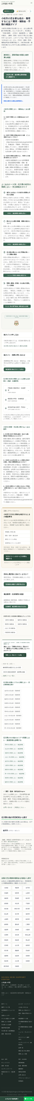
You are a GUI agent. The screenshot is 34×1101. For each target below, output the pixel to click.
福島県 (6, 898)
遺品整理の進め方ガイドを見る (15, 369)
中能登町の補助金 (10, 632)
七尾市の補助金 (9, 620)
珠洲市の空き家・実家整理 (12, 703)
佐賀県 (17, 955)
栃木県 (28, 898)
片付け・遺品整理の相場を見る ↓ (17, 213)
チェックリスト (5, 1062)
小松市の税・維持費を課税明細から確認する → (16, 76)
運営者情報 (21, 1062)
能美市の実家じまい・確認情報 (14, 769)
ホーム (3, 14)
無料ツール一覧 (5, 1007)
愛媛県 (17, 950)
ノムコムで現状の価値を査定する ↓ (17, 275)
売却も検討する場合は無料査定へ (13, 101)
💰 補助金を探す (21, 11)
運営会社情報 (22, 1072)
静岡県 (6, 924)
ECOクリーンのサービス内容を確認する (16, 557)
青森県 (17, 888)
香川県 (6, 950)
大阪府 (28, 929)
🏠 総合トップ (8, 11)
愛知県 (17, 924)
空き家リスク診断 (6, 1024)
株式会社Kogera (12, 841)
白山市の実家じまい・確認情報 (14, 749)
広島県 (6, 945)
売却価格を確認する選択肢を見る (15, 584)
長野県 (17, 919)
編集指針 (20, 1068)
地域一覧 (9, 14)
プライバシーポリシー (24, 1078)
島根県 (17, 940)
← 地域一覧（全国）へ (8, 663)
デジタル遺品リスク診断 (8, 1018)
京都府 (17, 929)
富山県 (6, 914)
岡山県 (28, 940)
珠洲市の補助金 (9, 624)
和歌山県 (27, 935)
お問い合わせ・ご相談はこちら (14, 807)
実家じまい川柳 (22, 1054)
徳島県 (28, 945)
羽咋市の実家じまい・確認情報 (14, 744)
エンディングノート (6, 1068)
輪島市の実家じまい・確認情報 (14, 782)
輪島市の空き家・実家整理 (12, 699)
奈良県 (17, 935)
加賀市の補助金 (22, 624)
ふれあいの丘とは (23, 1007)
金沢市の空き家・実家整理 (12, 690)
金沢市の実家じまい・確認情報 (14, 761)
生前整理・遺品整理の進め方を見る (16, 606)
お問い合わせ (22, 1075)
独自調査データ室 (23, 1018)
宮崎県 (28, 961)
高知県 (28, 950)
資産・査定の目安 (6, 1034)
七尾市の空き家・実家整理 (12, 695)
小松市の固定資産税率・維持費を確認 (14, 672)
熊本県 (6, 961)
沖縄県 (17, 966)
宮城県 (6, 893)
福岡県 (6, 955)
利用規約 (20, 1081)
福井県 (28, 914)
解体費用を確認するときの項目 (12, 667)
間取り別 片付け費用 (24, 1051)
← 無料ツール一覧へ (8, 676)
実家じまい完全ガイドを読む (14, 655)
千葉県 (28, 903)
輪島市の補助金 (22, 620)
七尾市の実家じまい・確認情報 (14, 765)
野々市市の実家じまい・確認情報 (14, 773)
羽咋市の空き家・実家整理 (12, 711)
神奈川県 (17, 908)
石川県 (15, 14)
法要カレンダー (5, 1015)
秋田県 (17, 893)
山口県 (17, 945)
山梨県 (6, 919)
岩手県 (28, 888)
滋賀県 (6, 929)
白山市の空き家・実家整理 (12, 719)
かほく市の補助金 (10, 628)
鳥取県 (6, 940)
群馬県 (6, 903)
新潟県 (28, 908)
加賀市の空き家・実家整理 (12, 707)
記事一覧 (20, 1047)
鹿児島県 (6, 966)
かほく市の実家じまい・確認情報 (14, 757)
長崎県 (28, 955)
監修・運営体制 (22, 1065)
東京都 (6, 908)
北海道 (6, 888)
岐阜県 (28, 919)
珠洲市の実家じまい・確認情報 (14, 778)
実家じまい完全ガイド (24, 1010)
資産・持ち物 (5, 1065)
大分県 (17, 961)
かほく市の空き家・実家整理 (13, 715)
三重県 (28, 924)
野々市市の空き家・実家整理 (13, 728)
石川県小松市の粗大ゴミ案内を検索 (15, 346)
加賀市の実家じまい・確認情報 (14, 753)
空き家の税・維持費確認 (8, 1030)
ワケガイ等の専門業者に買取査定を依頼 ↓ (17, 306)
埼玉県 (17, 903)
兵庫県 (6, 935)
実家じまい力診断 (6, 1021)
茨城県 (17, 898)
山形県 (28, 893)
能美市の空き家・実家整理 (12, 724)
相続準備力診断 (5, 1027)
